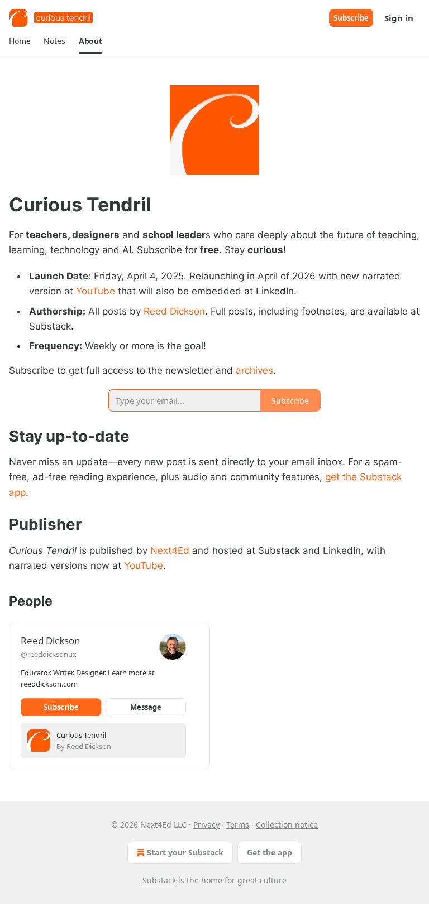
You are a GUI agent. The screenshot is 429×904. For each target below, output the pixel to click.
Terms (237, 824)
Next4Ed (169, 550)
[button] (19, 41)
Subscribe (351, 18)
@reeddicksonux (49, 654)
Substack (159, 880)
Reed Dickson (174, 311)
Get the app (269, 852)
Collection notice (287, 824)
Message (145, 707)
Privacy (206, 824)
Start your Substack (185, 852)
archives (254, 370)
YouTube (95, 291)
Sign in (398, 17)
